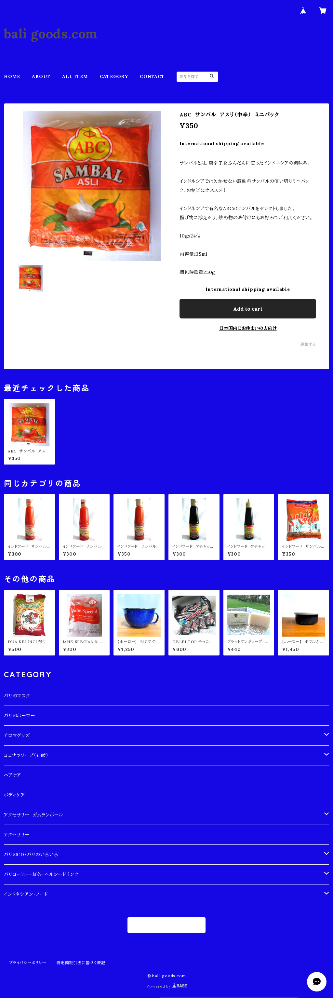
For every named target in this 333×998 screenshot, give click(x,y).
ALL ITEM (75, 76)
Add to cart (247, 308)
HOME (12, 76)
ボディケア (14, 795)
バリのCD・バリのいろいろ (31, 854)
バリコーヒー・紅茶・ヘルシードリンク (41, 874)
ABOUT (41, 76)
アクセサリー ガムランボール (33, 815)
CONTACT (152, 76)
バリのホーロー (19, 716)
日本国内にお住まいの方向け (248, 328)
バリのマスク (17, 696)
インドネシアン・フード (26, 894)
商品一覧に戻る (166, 925)
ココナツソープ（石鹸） (26, 755)
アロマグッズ (17, 735)
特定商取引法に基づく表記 (81, 962)
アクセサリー (17, 835)
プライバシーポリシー (27, 962)
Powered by (159, 986)
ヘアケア (12, 775)
